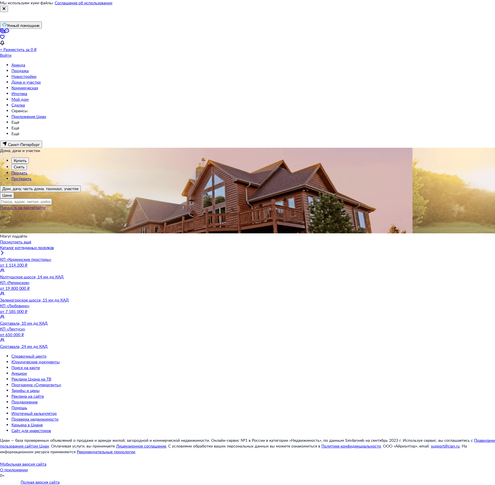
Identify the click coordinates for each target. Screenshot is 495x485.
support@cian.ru (445, 446)
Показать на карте (17, 207)
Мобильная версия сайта (23, 464)
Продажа (20, 70)
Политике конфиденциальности (351, 446)
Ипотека (19, 93)
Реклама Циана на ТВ (31, 379)
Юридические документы (35, 361)
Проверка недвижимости (34, 419)
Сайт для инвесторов (31, 430)
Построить (21, 178)
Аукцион (19, 373)
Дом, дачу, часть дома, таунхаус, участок (40, 188)
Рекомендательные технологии (106, 451)
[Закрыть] (4, 9)
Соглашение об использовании (83, 2)
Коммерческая (24, 87)
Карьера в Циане (27, 424)
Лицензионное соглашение (141, 446)
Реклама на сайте (27, 396)
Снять (19, 166)
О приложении (14, 469)
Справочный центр (28, 356)
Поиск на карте (25, 367)
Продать (19, 173)
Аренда (18, 65)
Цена (7, 195)
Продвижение (24, 402)
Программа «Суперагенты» (36, 384)
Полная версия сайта (40, 482)
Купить (20, 160)
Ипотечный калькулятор (34, 413)
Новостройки (23, 76)
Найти (40, 207)
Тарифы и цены (25, 390)
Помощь (19, 407)
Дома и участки (26, 82)
